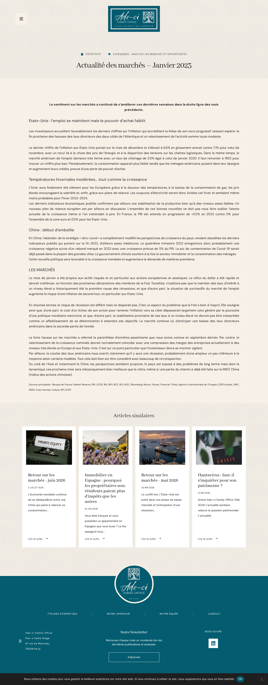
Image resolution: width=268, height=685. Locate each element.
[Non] (261, 679)
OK (240, 678)
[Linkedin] (213, 643)
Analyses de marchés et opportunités (159, 54)
